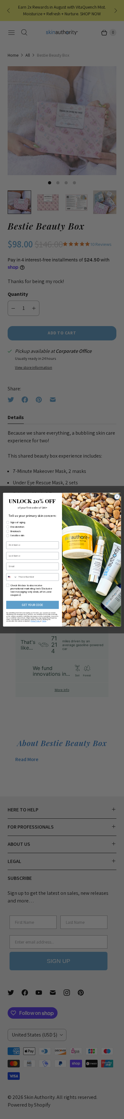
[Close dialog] (117, 496)
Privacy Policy (35, 621)
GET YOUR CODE (32, 605)
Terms (44, 621)
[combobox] (11, 577)
